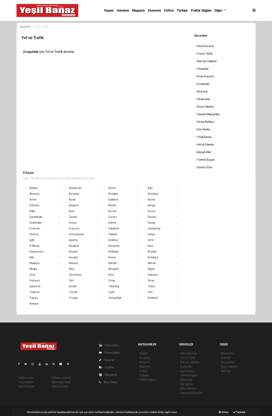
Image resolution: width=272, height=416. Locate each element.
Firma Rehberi (205, 121)
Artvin (33, 199)
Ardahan (153, 193)
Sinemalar (186, 379)
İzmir (151, 240)
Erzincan (34, 228)
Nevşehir (113, 268)
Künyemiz (110, 374)
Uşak (111, 292)
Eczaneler (203, 84)
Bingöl (151, 205)
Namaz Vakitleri (207, 61)
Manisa (73, 263)
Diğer (219, 10)
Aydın (72, 199)
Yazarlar (109, 360)
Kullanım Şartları (61, 377)
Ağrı (150, 188)
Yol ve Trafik (204, 53)
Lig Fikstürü (187, 371)
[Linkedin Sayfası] (48, 364)
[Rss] (55, 364)
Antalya (113, 193)
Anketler (226, 357)
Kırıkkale (113, 251)
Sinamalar (203, 99)
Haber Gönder (60, 386)
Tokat (151, 286)
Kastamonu (36, 251)
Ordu (32, 274)
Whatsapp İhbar (61, 382)
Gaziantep (154, 228)
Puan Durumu (205, 76)
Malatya (34, 263)
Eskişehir (113, 228)
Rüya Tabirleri (205, 106)
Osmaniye (75, 274)
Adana (33, 188)
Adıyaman (75, 188)
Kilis (31, 257)
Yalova (33, 297)
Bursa (151, 211)
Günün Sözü (204, 167)
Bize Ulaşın (110, 382)
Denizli (152, 216)
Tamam (241, 412)
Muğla (33, 268)
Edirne (112, 222)
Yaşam (108, 10)
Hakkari (112, 234)
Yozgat (73, 297)
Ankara (33, 303)
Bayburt (74, 205)
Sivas (151, 280)
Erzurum (74, 228)
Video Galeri (112, 352)
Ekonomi (154, 10)
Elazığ (151, 222)
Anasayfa (25, 26)
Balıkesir (113, 199)
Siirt (71, 280)
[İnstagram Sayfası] (34, 364)
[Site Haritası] (62, 364)
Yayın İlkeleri (26, 382)
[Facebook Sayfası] (20, 364)
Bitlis (32, 211)
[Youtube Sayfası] (41, 364)
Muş (71, 268)
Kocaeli (73, 257)
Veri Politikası (27, 386)
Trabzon (34, 292)
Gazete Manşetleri (208, 114)
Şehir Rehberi (188, 388)
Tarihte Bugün (205, 159)
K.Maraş (34, 245)
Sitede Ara (227, 353)
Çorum (112, 216)
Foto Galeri (111, 345)
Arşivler (109, 367)
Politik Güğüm (201, 10)
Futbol (169, 10)
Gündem (123, 10)
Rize (111, 274)
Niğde (151, 268)
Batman (34, 205)
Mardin (112, 263)
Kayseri (73, 251)
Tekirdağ (113, 286)
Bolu (71, 211)
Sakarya (153, 274)
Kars (150, 245)
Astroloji (202, 91)
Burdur (112, 211)
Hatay (151, 234)
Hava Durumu (205, 46)
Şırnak (72, 286)
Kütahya (153, 257)
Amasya (74, 193)
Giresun (34, 234)
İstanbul (113, 240)
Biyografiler (204, 152)
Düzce (73, 222)
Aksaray (34, 193)
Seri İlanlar (203, 129)
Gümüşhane (76, 234)
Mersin (152, 263)
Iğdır (32, 240)
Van (150, 292)
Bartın (151, 199)
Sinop (111, 280)
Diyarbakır (35, 222)
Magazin (138, 10)
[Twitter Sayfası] (27, 364)
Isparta (73, 240)
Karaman (114, 245)
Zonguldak (114, 297)
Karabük (74, 245)
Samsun (34, 280)
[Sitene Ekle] (69, 364)
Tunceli (73, 292)
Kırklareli (153, 297)
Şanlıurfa (34, 286)
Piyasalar (202, 68)
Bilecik (112, 205)
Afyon (112, 188)
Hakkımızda (26, 377)
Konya (112, 257)
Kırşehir (152, 251)
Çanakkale (35, 216)
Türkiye (182, 10)
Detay (225, 412)
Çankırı (73, 216)
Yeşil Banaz (204, 137)
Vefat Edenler (205, 144)
